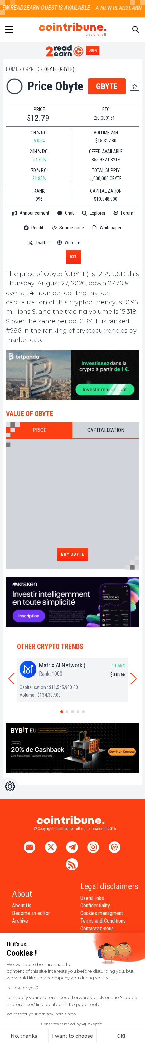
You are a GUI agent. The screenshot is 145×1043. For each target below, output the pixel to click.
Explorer (97, 213)
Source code (71, 227)
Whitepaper (110, 227)
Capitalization (105, 430)
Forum (127, 213)
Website (72, 242)
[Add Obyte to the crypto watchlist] (134, 86)
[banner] (72, 375)
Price (39, 430)
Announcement (34, 213)
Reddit (37, 227)
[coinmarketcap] (102, 243)
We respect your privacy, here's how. (42, 1013)
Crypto (31, 69)
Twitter (42, 242)
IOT (73, 256)
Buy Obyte (72, 554)
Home (12, 69)
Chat (69, 213)
